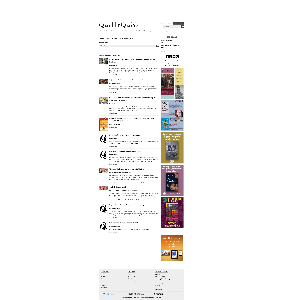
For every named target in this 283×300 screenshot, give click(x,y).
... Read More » (144, 72)
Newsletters (161, 23)
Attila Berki (114, 65)
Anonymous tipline (133, 281)
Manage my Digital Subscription (163, 279)
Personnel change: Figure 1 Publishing (124, 135)
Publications (158, 275)
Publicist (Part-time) (166, 40)
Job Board (146, 31)
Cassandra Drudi (115, 83)
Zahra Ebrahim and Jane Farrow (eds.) (121, 172)
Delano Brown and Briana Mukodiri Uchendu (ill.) (124, 190)
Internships (104, 287)
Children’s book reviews (107, 281)
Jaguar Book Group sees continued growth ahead (129, 80)
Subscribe (178, 23)
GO (183, 26)
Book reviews (104, 279)
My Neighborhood (117, 187)
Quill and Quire (121, 25)
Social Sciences (153, 182)
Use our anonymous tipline (172, 61)
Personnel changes (133, 277)
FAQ (156, 287)
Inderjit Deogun (115, 104)
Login (170, 23)
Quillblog (103, 277)
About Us (157, 285)
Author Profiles (136, 31)
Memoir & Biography (137, 182)
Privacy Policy (159, 283)
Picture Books (136, 200)
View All (163, 52)
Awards (130, 279)
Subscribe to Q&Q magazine (162, 277)
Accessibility (158, 289)
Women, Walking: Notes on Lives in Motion (126, 169)
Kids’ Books (125, 31)
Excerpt (170, 31)
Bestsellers (162, 31)
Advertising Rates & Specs (162, 281)
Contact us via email (173, 65)
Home (102, 275)
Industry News (104, 31)
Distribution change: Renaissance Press (125, 151)
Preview (154, 31)
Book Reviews (115, 31)
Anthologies (128, 182)
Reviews (146, 182)
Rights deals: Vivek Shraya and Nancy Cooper (127, 205)
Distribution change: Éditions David (123, 223)
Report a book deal (172, 63)
